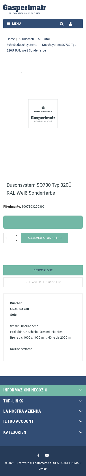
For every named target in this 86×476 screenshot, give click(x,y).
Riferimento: (12, 206)
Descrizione (43, 270)
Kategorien (14, 432)
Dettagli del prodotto (43, 282)
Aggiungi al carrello (45, 238)
